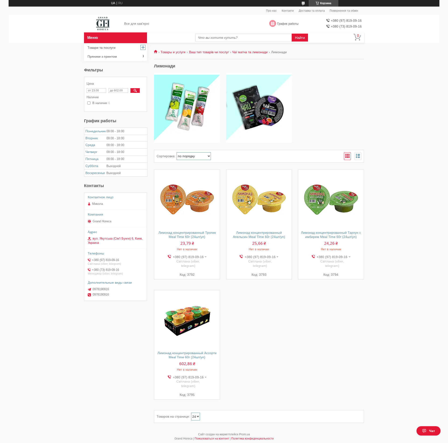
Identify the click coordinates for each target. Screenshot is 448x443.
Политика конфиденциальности (252, 438)
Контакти (288, 10)
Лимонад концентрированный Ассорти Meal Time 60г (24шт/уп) (187, 355)
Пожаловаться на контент (212, 438)
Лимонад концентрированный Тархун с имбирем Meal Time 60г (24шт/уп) (331, 235)
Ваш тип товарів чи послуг (209, 52)
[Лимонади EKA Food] (187, 108)
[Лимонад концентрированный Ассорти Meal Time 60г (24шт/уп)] (187, 319)
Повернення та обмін (344, 10)
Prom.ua (244, 434)
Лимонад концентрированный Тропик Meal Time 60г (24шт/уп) (187, 235)
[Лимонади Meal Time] (259, 108)
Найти (300, 38)
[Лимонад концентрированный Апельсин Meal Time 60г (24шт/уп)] (259, 199)
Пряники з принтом (102, 56)
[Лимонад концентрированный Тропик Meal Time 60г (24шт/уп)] (187, 199)
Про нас (271, 10)
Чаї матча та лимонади (250, 52)
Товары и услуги (173, 52)
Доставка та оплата (312, 10)
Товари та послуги (102, 47)
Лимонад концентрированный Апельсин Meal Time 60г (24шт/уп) (259, 235)
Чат (432, 431)
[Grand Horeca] (102, 24)
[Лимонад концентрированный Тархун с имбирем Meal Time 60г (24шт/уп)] (331, 199)
